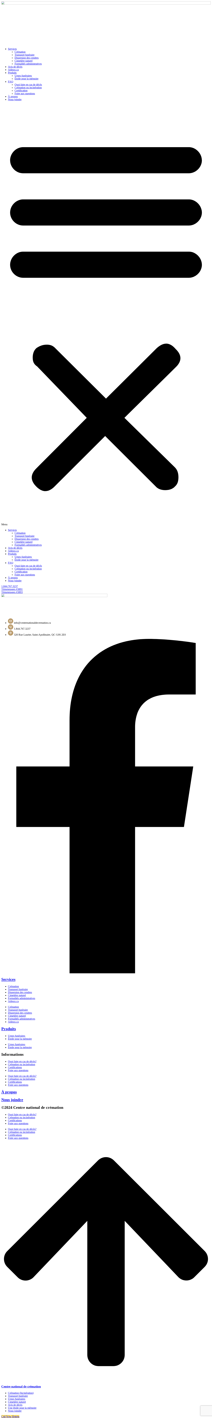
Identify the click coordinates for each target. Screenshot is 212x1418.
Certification (21, 90)
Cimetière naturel (23, 60)
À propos (13, 96)
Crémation (20, 51)
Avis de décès (15, 66)
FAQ (10, 81)
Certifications (15, 1067)
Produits (12, 72)
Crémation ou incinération (28, 87)
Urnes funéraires (23, 75)
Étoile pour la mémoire (26, 78)
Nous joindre (15, 99)
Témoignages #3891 (12, 589)
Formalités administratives (28, 63)
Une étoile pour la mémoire (22, 1407)
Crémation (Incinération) (21, 1393)
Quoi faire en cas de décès (28, 84)
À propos (9, 1092)
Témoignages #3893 (12, 592)
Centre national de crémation (21, 1386)
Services (12, 48)
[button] (106, 315)
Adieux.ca (13, 69)
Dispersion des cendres (27, 57)
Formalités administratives (21, 998)
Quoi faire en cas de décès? (22, 1061)
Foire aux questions (25, 93)
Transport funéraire (24, 54)
